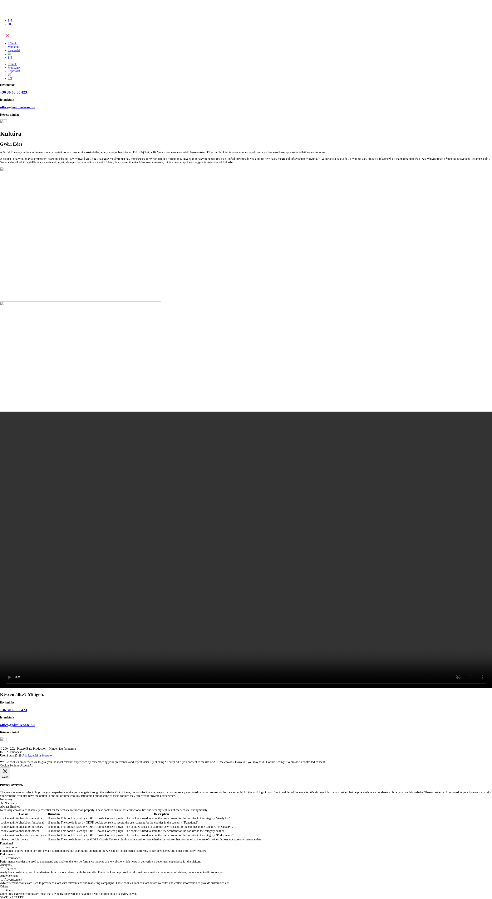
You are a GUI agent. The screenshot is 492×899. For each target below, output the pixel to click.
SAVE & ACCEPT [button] (12, 897)
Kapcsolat (14, 50)
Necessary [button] (6, 799)
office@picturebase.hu (17, 107)
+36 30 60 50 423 (13, 92)
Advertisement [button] (9, 875)
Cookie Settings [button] (9, 765)
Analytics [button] (6, 865)
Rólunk (12, 43)
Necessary (11, 803)
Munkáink (14, 46)
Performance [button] (7, 854)
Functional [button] (6, 843)
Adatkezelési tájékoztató (37, 755)
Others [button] (4, 886)
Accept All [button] (26, 765)
